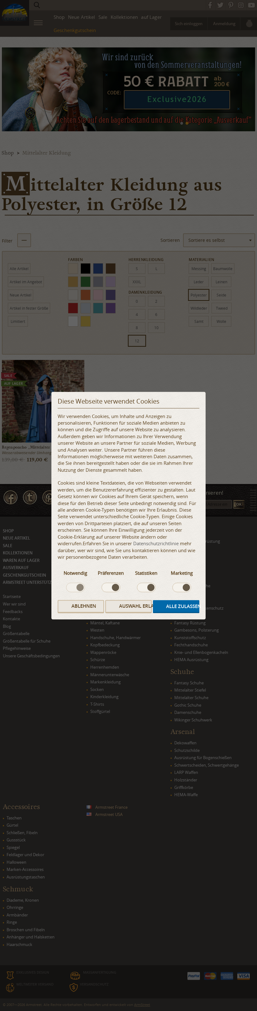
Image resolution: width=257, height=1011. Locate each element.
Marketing (182, 573)
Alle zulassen (182, 606)
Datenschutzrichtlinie (156, 544)
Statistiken (146, 573)
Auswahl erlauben (135, 606)
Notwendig (75, 573)
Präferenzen (111, 573)
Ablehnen (83, 606)
